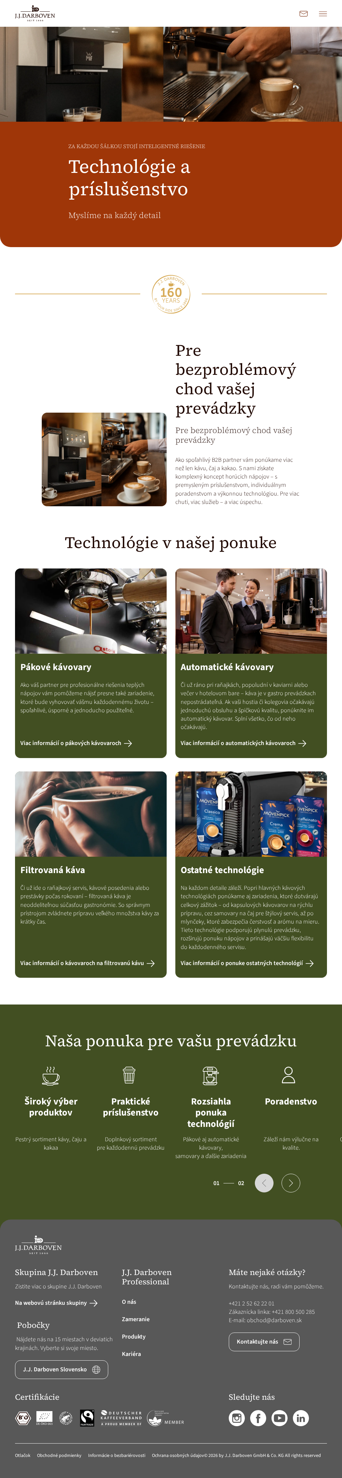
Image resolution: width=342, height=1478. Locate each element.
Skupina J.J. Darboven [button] (56, 1272)
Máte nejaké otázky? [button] (267, 1272)
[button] (264, 1183)
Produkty (134, 1337)
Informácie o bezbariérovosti (116, 1455)
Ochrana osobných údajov (178, 1455)
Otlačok (22, 1455)
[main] (171, 623)
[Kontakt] (303, 13)
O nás (129, 1302)
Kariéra (131, 1354)
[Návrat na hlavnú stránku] (35, 13)
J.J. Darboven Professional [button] (147, 1277)
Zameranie (136, 1319)
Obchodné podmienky (59, 1455)
